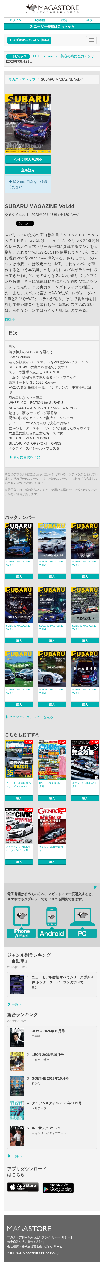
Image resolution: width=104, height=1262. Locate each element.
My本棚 (40, 20)
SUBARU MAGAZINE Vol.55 (18, 627)
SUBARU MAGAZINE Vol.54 (51, 627)
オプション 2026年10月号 (84, 785)
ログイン (16, 20)
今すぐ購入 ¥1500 (28, 159)
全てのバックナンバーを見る (30, 717)
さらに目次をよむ (26, 457)
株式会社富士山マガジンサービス (43, 1246)
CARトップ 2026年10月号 (51, 785)
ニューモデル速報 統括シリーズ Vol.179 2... (18, 785)
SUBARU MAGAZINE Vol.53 (84, 627)
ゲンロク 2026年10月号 (51, 849)
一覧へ (16, 1004)
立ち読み (28, 170)
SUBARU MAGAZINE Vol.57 (51, 563)
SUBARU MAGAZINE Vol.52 (18, 691)
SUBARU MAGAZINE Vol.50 (84, 691)
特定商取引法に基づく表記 (24, 1242)
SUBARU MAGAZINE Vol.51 (51, 691)
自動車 (10, 319)
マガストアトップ (22, 79)
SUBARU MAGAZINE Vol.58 (18, 563)
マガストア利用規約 (20, 1237)
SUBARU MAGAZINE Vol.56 (84, 563)
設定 (64, 20)
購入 (19, 576)
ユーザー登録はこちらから (53, 26)
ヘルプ (88, 20)
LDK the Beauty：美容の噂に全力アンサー (65, 56)
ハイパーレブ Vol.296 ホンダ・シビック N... (18, 849)
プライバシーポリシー (55, 1237)
